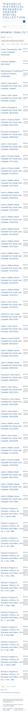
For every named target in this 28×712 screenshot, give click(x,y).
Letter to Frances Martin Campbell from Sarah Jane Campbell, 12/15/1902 (11, 462)
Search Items (9, 37)
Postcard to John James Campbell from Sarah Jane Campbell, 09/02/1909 (11, 401)
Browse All (3, 37)
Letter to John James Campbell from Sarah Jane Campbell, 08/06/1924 (11, 146)
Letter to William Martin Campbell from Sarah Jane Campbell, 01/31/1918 (11, 268)
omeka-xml (15, 692)
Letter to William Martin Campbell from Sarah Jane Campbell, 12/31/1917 (11, 292)
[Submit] (24, 21)
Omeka (23, 710)
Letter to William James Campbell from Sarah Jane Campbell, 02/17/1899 (11, 499)
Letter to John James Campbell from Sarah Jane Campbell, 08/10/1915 (11, 329)
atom (2, 692)
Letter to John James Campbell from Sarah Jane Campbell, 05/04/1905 (11, 438)
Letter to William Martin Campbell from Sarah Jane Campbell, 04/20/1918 (11, 195)
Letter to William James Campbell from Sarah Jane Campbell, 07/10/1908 (11, 426)
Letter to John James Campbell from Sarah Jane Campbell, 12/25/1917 (11, 304)
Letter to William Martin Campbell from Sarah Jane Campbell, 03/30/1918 (11, 219)
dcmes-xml (8, 692)
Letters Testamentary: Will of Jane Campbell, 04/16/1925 (11, 52)
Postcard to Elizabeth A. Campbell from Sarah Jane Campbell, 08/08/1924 (11, 134)
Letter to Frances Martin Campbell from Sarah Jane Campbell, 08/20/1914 (11, 341)
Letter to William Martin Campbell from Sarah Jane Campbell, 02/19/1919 (11, 256)
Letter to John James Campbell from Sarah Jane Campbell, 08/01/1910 (11, 389)
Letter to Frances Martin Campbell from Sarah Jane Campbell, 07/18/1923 (11, 171)
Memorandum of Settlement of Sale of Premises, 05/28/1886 (12, 73)
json (12, 692)
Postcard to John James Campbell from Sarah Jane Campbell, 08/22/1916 (11, 316)
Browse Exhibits (6, 710)
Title (22, 43)
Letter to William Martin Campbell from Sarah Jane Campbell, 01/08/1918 (11, 280)
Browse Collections (19, 708)
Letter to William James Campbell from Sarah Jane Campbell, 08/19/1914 (11, 353)
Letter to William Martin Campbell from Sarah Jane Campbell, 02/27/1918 (11, 243)
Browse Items (10, 708)
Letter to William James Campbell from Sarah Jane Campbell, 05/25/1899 (11, 486)
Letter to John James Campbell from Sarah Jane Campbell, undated (11, 86)
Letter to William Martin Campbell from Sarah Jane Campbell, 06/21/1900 (11, 474)
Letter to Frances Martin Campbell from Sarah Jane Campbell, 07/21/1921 (11, 158)
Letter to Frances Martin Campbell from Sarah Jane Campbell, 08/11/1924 (11, 122)
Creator (24, 43)
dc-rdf (4, 692)
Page (3, 44)
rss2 (19, 692)
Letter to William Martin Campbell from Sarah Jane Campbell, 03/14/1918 (11, 231)
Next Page (13, 44)
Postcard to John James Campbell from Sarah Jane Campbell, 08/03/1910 (11, 377)
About (4, 708)
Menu (5, 26)
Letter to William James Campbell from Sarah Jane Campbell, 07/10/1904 (11, 450)
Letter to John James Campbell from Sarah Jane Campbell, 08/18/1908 (11, 414)
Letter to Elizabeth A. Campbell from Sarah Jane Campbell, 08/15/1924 (11, 110)
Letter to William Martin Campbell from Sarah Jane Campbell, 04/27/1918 (11, 183)
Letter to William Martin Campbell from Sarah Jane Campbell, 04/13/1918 (11, 207)
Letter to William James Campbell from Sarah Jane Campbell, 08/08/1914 (11, 365)
